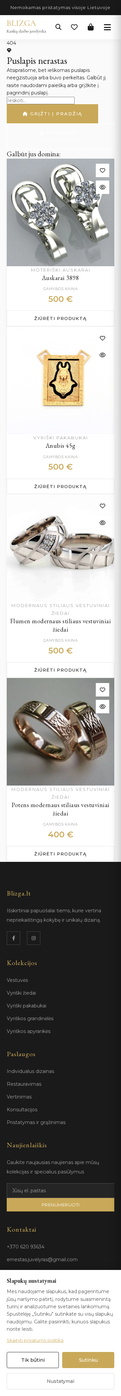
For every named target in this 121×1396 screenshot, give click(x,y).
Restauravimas (24, 1084)
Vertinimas (19, 1097)
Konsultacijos (22, 1110)
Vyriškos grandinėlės (30, 1018)
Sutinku (88, 1360)
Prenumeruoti (61, 1204)
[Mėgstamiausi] (74, 27)
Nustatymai (60, 1381)
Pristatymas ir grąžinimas (36, 1122)
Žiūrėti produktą (60, 318)
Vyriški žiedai (21, 993)
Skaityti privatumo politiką (35, 1340)
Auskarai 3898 (60, 278)
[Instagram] (33, 938)
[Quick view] (102, 187)
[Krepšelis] (90, 27)
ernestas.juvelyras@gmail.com (42, 1260)
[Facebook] (13, 938)
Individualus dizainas (30, 1071)
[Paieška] (58, 27)
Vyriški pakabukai (26, 1006)
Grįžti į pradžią (55, 113)
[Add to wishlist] (102, 170)
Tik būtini (33, 1360)
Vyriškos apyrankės (28, 1031)
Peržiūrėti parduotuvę (61, 136)
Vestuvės (17, 980)
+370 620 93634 (25, 1247)
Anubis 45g (61, 445)
